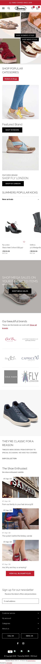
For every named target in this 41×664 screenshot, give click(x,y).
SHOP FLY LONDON (13, 184)
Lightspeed (9, 663)
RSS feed (34, 656)
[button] (3, 8)
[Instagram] (23, 643)
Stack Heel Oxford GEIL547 (12, 248)
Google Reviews (31, 660)
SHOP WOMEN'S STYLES (25, 35)
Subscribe (32, 601)
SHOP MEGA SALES (20, 291)
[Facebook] (17, 643)
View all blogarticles (20, 573)
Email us (29, 636)
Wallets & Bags (10, 79)
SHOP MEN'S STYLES (29, 39)
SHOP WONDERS (12, 130)
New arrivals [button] (7, 199)
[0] (37, 8)
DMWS (26, 656)
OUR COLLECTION (9, 458)
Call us (11, 636)
